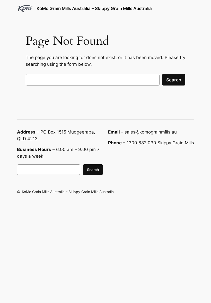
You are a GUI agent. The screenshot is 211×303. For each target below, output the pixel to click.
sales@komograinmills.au (151, 132)
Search (173, 79)
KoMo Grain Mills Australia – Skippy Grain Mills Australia (94, 8)
